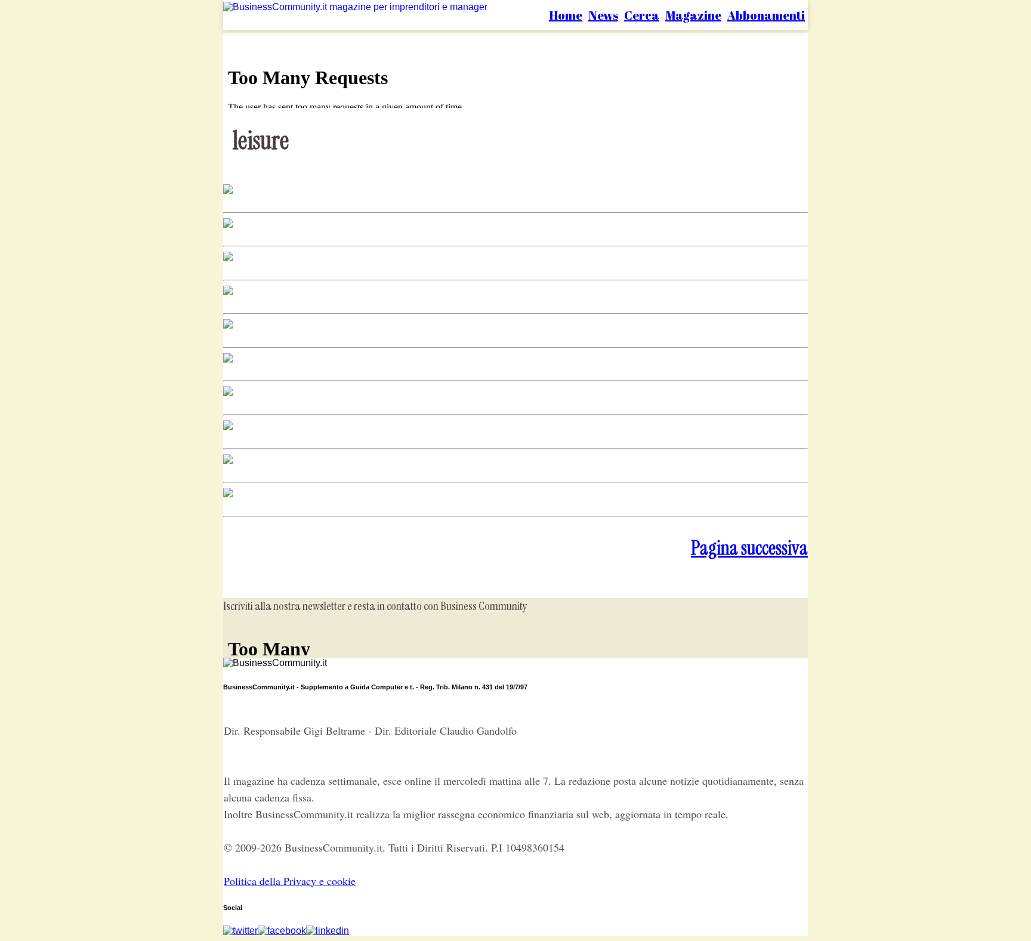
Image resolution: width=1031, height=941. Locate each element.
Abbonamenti (766, 15)
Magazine (693, 15)
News (603, 15)
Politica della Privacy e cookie (290, 881)
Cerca (641, 15)
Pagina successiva (749, 548)
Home (565, 15)
